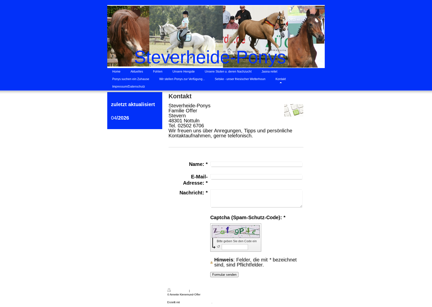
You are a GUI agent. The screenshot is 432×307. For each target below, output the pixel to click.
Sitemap (195, 290)
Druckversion (180, 290)
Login (306, 289)
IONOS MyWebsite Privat (196, 302)
